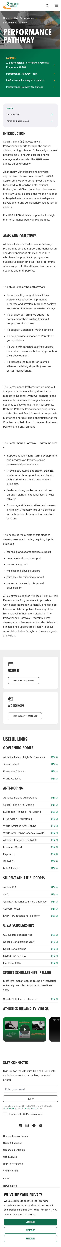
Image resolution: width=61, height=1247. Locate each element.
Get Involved (10, 1156)
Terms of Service (28, 1108)
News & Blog (10, 1185)
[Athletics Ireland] (10, 5)
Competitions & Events (15, 1136)
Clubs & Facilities (12, 1143)
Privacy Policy (9, 1108)
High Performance (24, 18)
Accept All (30, 1222)
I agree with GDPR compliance (25, 1114)
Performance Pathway (15, 22)
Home (6, 18)
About (6, 1178)
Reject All (30, 1238)
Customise (30, 1230)
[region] (30, 1217)
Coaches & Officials (14, 1150)
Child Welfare (10, 1170)
